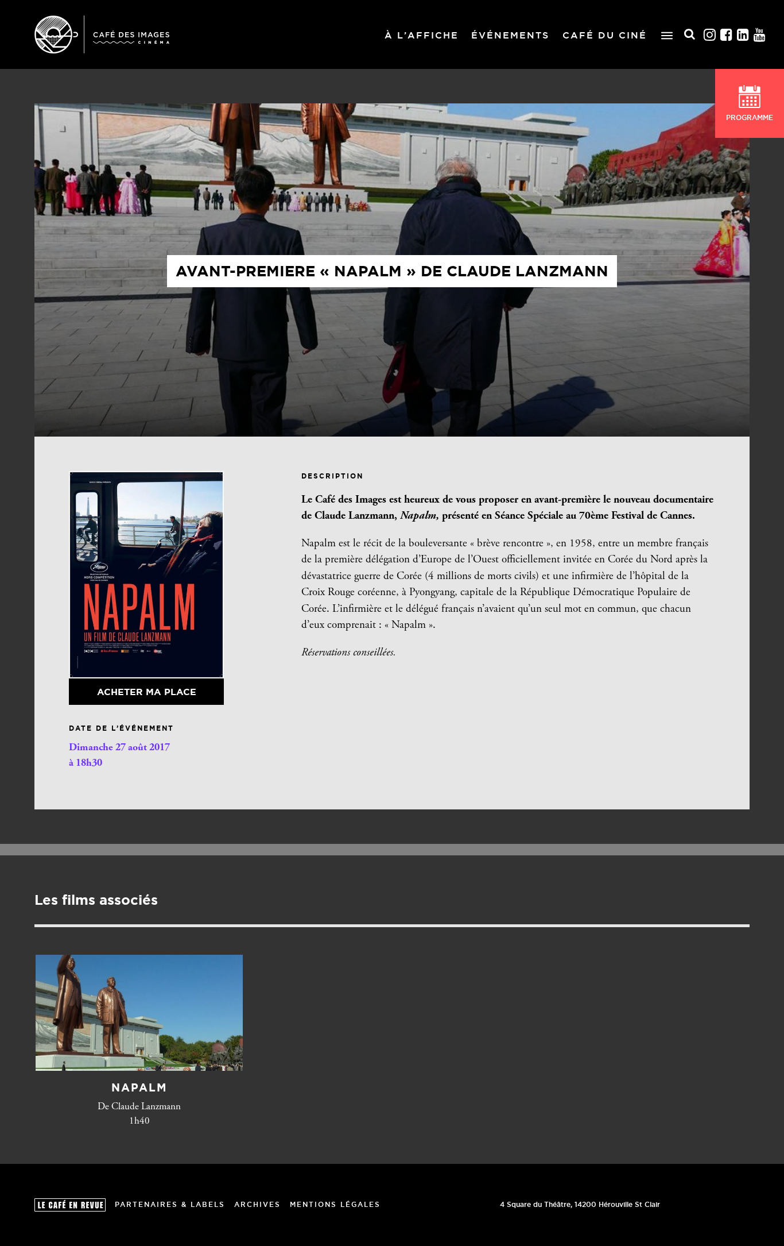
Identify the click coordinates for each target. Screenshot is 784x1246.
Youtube (760, 35)
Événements (510, 35)
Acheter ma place (146, 691)
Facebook (726, 35)
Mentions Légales (335, 1204)
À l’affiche (422, 35)
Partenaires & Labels (170, 1204)
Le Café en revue (70, 1205)
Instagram (710, 35)
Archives (257, 1204)
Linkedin (743, 35)
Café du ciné (604, 35)
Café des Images (101, 34)
